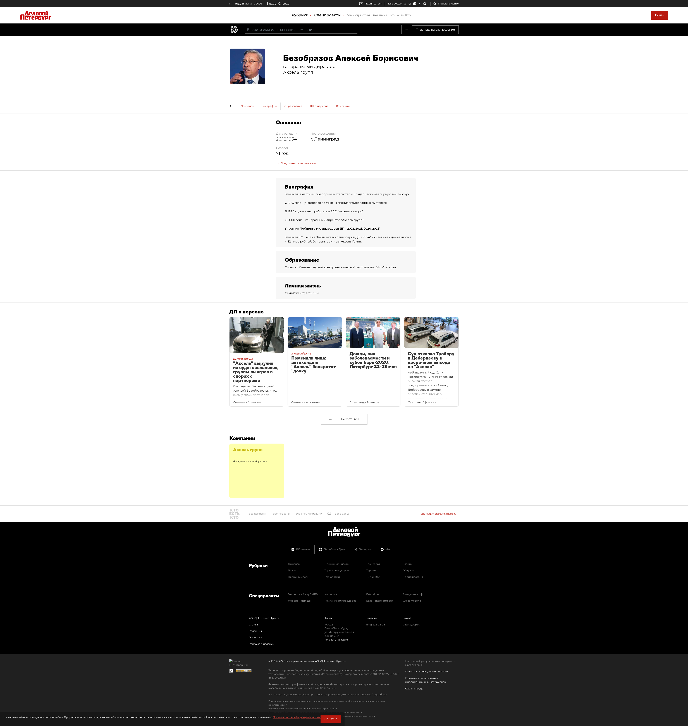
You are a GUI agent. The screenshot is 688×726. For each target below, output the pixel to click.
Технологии (332, 577)
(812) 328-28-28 (375, 624)
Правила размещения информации (438, 513)
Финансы (294, 564)
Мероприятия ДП (299, 600)
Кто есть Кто (400, 15)
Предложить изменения (298, 163)
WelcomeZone (412, 600)
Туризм (371, 570)
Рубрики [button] (300, 15)
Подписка (255, 637)
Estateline (372, 594)
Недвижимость (298, 577)
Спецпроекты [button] (328, 15)
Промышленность (336, 564)
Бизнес (292, 570)
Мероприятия (358, 15)
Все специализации (308, 513)
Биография (269, 106)
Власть (407, 564)
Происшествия (413, 577)
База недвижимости (379, 600)
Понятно (330, 719)
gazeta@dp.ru (411, 624)
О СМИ (253, 624)
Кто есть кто (332, 594)
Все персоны (281, 513)
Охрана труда (414, 688)
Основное (247, 106)
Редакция (255, 631)
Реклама (380, 15)
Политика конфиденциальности (426, 671)
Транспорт (373, 564)
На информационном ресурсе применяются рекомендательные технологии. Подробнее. (327, 694)
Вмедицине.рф (412, 594)
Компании (343, 106)
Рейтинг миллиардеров (340, 600)
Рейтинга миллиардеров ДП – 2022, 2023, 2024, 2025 (340, 228)
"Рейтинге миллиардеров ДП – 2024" (343, 237)
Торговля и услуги (336, 570)
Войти (659, 15)
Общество (409, 570)
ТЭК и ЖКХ (373, 577)
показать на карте (336, 639)
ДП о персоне (319, 106)
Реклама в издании (261, 644)
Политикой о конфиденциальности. (297, 717)
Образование (293, 106)
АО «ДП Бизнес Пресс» (264, 618)
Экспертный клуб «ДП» (303, 594)
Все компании (258, 513)
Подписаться (373, 3)
